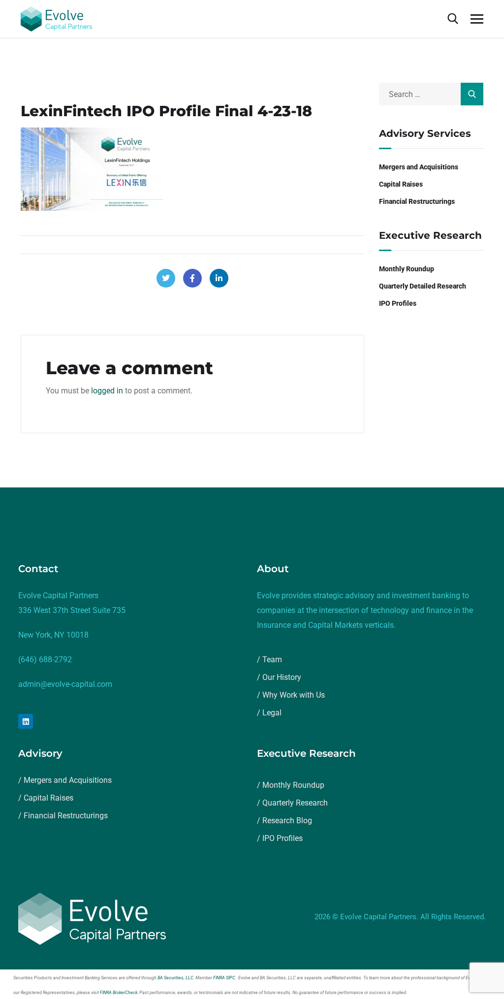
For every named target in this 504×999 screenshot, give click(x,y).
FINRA (219, 977)
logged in (107, 390)
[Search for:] (431, 94)
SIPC (230, 977)
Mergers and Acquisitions (418, 167)
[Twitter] (166, 278)
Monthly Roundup (406, 269)
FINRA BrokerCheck (118, 992)
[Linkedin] (25, 721)
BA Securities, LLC (175, 977)
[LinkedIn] (219, 278)
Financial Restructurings (417, 201)
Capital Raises (401, 184)
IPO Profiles (397, 303)
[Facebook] (192, 278)
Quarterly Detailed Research (422, 286)
